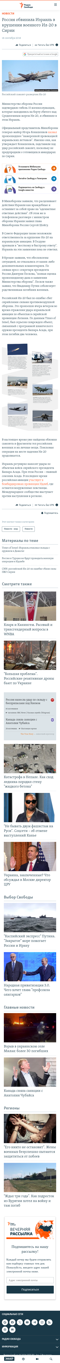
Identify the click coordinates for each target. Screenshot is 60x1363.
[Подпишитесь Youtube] (27, 1322)
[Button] (23, 45)
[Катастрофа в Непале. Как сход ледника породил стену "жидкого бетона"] (30, 758)
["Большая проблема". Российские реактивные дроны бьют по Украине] (30, 655)
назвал (52, 132)
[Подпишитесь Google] (5, 1322)
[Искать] (51, 1359)
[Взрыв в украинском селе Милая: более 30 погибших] (30, 1027)
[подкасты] (23, 1359)
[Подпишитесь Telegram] (35, 1322)
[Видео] (37, 1359)
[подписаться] (12, 1330)
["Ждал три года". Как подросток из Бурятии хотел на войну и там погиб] (30, 1177)
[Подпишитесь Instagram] (42, 1322)
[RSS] (49, 1322)
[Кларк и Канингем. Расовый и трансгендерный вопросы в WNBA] (30, 606)
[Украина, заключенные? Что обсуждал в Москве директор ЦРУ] (30, 856)
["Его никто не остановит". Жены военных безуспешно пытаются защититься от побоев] (30, 1128)
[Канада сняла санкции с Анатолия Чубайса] (30, 1072)
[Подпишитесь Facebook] (12, 1322)
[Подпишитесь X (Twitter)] (20, 1322)
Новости (8, 13)
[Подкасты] (5, 1330)
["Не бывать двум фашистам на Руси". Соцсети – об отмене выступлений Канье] (30, 807)
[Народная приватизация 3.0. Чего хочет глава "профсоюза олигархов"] (30, 966)
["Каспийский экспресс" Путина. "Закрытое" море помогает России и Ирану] (30, 917)
